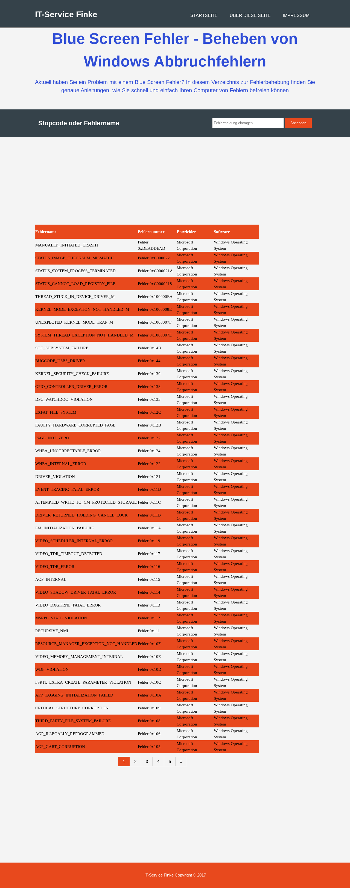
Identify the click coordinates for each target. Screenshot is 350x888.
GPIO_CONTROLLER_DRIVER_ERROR (71, 386)
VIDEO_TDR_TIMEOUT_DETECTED (68, 554)
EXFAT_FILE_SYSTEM (55, 412)
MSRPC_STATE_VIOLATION (61, 618)
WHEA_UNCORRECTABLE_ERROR (68, 451)
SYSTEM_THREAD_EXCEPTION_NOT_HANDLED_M (84, 335)
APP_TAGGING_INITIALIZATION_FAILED (74, 695)
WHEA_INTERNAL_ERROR (60, 464)
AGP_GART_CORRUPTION (60, 746)
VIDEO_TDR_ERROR (54, 566)
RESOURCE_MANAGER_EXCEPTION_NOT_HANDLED (86, 644)
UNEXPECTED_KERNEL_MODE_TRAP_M (74, 322)
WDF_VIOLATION (52, 669)
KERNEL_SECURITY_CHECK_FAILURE (72, 374)
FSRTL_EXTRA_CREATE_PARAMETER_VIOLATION (83, 682)
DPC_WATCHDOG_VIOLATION (64, 399)
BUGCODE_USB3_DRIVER (60, 361)
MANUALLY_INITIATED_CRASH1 (66, 245)
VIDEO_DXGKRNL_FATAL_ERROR (68, 605)
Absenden (298, 123)
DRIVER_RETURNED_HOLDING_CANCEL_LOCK (81, 515)
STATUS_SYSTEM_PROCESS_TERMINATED (75, 271)
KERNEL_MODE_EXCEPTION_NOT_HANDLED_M (82, 309)
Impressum (296, 15)
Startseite (204, 15)
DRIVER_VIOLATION (55, 476)
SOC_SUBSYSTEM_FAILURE (61, 348)
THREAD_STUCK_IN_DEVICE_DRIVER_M (75, 296)
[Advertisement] (175, 181)
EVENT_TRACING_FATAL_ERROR (67, 489)
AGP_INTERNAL (50, 579)
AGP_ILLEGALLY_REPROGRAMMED (69, 734)
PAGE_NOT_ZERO (52, 438)
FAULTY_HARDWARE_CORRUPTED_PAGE (75, 425)
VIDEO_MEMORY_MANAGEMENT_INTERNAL (79, 656)
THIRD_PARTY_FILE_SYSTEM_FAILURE (73, 721)
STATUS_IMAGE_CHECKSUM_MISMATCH (74, 258)
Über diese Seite (250, 15)
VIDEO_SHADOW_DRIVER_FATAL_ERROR (75, 592)
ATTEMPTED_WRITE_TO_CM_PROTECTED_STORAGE (86, 502)
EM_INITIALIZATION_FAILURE (64, 528)
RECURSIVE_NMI (51, 631)
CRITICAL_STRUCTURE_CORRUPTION (72, 708)
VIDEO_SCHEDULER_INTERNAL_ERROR (74, 541)
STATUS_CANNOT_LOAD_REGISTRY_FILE (75, 284)
